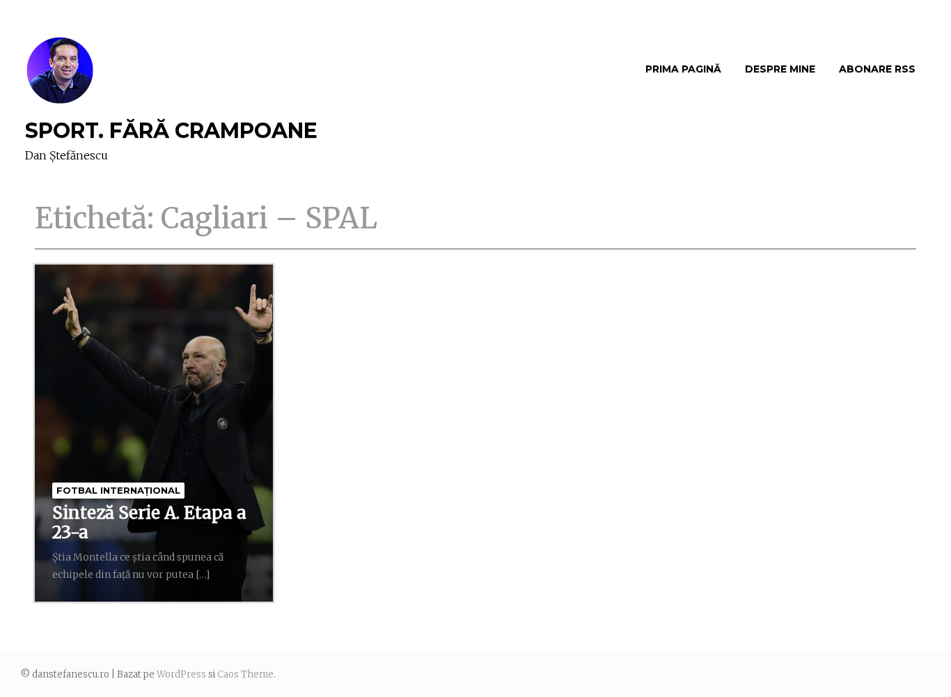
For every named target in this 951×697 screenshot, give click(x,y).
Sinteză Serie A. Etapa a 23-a (149, 522)
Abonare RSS (877, 69)
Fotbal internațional (118, 490)
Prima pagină (683, 69)
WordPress (181, 674)
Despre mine (780, 69)
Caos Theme (245, 674)
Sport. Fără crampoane (171, 130)
